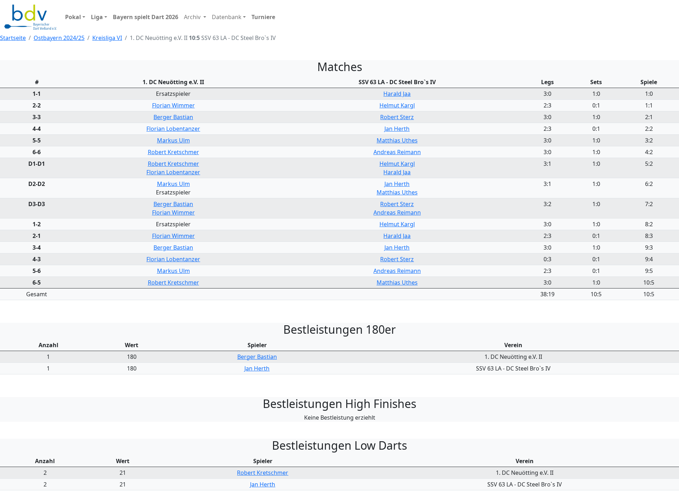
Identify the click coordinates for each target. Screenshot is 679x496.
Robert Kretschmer (173, 152)
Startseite (13, 38)
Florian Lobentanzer (173, 129)
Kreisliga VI (107, 38)
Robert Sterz (397, 117)
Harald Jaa (397, 94)
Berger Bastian (173, 117)
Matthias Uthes (397, 140)
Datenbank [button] (227, 17)
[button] (75, 17)
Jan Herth (397, 129)
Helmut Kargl (397, 105)
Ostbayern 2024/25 (59, 38)
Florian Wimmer (173, 105)
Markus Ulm (173, 140)
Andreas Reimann (397, 152)
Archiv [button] (193, 17)
